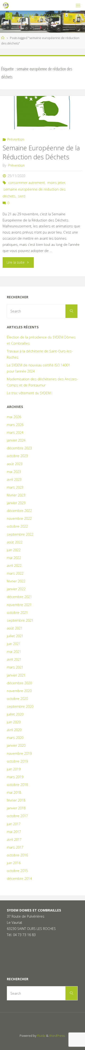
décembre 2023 (19, 448)
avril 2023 (14, 479)
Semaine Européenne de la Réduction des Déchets (41, 152)
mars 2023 (15, 487)
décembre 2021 (19, 596)
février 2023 (16, 495)
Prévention (15, 139)
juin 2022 (14, 550)
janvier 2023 (16, 503)
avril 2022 (14, 565)
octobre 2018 (17, 784)
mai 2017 (14, 831)
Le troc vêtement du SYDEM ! (29, 393)
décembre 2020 (19, 683)
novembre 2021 (19, 605)
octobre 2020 (17, 698)
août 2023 (14, 464)
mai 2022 (14, 557)
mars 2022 (15, 573)
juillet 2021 (15, 636)
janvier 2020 (16, 745)
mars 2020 (15, 737)
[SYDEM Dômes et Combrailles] (6, 5)
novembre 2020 (19, 691)
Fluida (40, 1035)
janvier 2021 (16, 675)
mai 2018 (14, 792)
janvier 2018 (16, 808)
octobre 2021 (17, 612)
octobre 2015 (17, 870)
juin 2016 (14, 863)
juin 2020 (14, 722)
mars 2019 (15, 777)
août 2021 (14, 628)
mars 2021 (15, 667)
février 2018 (16, 800)
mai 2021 (14, 651)
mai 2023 (14, 471)
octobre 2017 (17, 816)
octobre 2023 (17, 456)
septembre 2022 (20, 534)
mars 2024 (15, 432)
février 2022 (16, 581)
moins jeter (56, 182)
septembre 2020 (20, 706)
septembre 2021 (20, 620)
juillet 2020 (15, 714)
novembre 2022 (19, 518)
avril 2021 (14, 659)
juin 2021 (14, 644)
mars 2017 (15, 847)
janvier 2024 (16, 440)
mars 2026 (15, 424)
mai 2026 (14, 417)
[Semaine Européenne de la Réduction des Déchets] (42, 112)
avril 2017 (14, 839)
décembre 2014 (19, 878)
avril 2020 (14, 730)
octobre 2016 (17, 855)
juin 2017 (14, 824)
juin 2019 (14, 769)
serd (21, 196)
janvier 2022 (16, 589)
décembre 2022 (19, 510)
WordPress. (57, 1035)
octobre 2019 (17, 761)
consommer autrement (26, 182)
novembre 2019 (19, 753)
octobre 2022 (17, 526)
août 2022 (14, 542)
